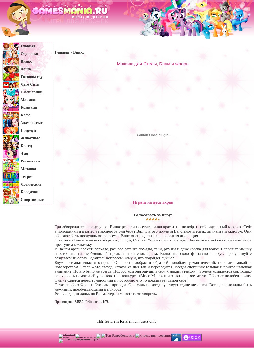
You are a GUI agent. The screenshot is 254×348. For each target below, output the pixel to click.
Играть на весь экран (153, 202)
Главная (62, 52)
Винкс (78, 52)
